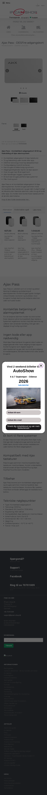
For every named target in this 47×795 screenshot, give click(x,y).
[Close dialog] (41, 366)
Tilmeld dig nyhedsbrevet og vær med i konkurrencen (23, 427)
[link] (23, 398)
